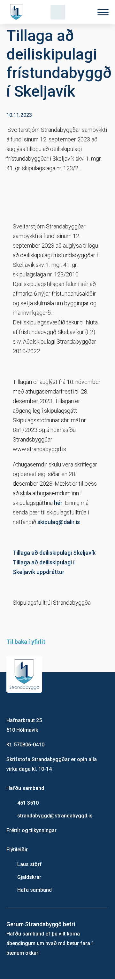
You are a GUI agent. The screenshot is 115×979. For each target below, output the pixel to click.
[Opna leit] (57, 12)
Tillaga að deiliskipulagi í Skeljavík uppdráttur (43, 567)
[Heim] (17, 12)
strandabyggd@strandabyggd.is (55, 816)
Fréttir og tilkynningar (31, 830)
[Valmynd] (103, 12)
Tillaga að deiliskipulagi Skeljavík (54, 552)
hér (58, 502)
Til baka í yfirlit (25, 641)
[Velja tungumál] (80, 12)
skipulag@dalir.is (59, 522)
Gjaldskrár (29, 877)
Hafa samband (34, 890)
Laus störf (29, 864)
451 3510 (28, 803)
